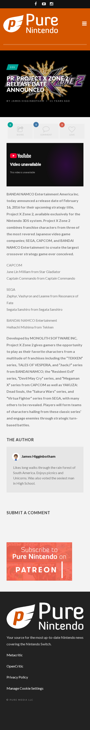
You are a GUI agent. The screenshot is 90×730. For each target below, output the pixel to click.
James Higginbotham (27, 101)
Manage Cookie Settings (25, 688)
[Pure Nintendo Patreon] (39, 561)
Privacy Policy (17, 677)
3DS (12, 67)
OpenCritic (15, 666)
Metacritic (15, 655)
